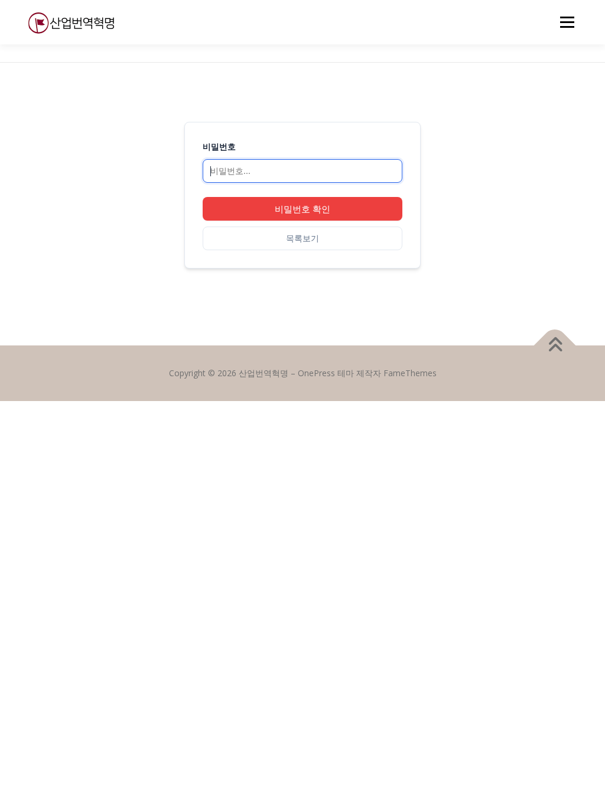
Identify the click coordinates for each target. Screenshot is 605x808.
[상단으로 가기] (555, 346)
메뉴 (565, 22)
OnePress (316, 373)
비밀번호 (219, 146)
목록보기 (302, 238)
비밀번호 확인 (302, 209)
